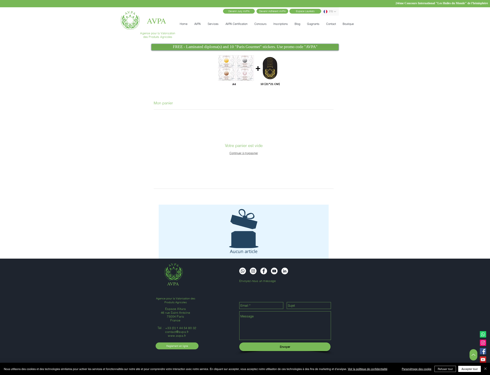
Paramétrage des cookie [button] (416, 369)
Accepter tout (469, 369)
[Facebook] (483, 351)
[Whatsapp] (483, 334)
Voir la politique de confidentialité (367, 369)
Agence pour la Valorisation (157, 33)
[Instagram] (483, 343)
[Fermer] (485, 369)
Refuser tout (445, 369)
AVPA (156, 21)
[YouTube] (483, 359)
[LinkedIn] (284, 271)
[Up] (473, 354)
